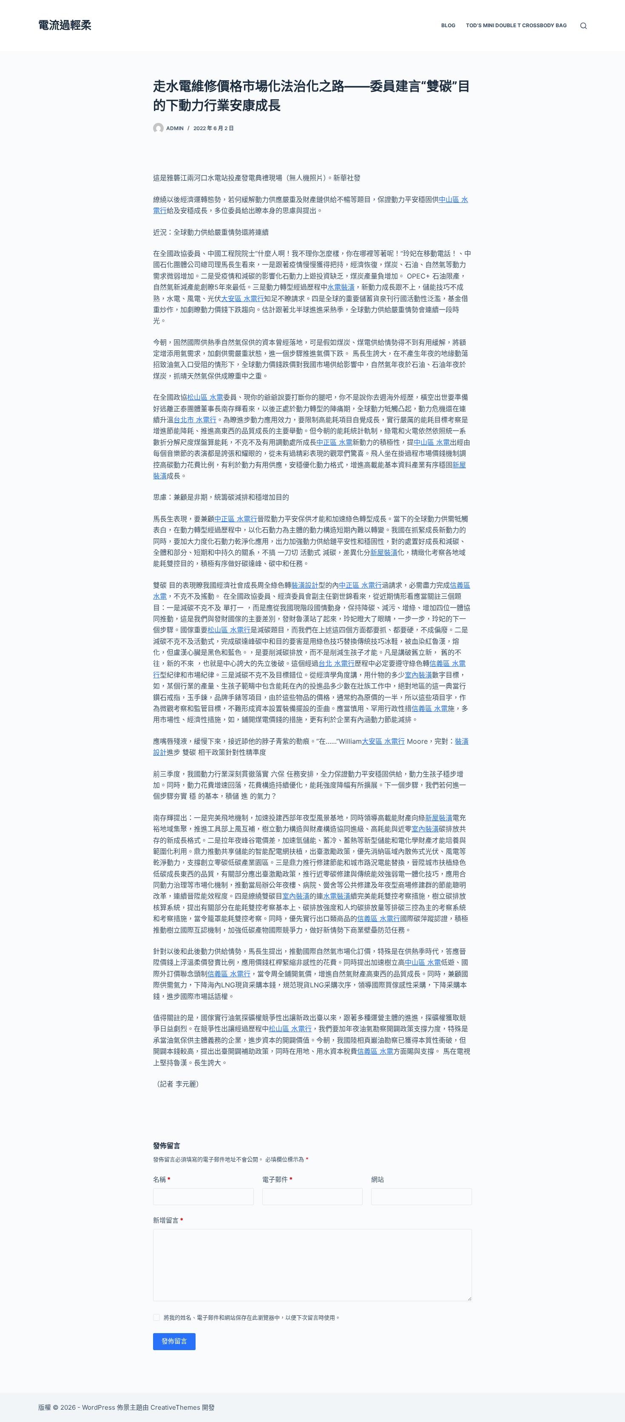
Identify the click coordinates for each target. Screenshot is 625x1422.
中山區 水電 (432, 442)
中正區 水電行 (235, 519)
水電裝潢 (341, 287)
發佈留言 (174, 1341)
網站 (377, 1179)
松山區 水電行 (228, 630)
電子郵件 (277, 1179)
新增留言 (168, 1220)
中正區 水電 (334, 442)
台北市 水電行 (194, 419)
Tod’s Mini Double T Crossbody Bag (516, 25)
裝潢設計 (304, 585)
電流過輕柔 (64, 25)
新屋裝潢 (384, 552)
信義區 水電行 (378, 918)
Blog (448, 25)
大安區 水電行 (242, 298)
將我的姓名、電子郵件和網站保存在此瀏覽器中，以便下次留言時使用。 (252, 1317)
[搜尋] (583, 26)
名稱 (161, 1179)
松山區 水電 (205, 397)
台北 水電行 (336, 663)
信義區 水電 (430, 708)
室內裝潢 (418, 675)
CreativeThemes (175, 1407)
